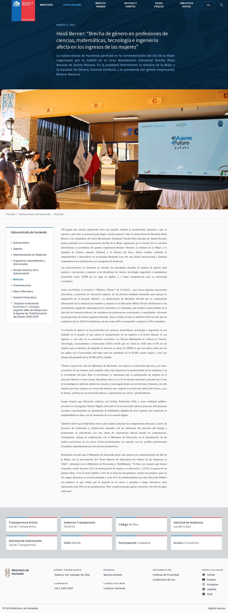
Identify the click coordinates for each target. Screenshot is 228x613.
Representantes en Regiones (30, 254)
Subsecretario (21, 242)
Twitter (211, 574)
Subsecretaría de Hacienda (72, 5)
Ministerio (46, 5)
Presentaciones (22, 285)
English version (216, 608)
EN (208, 5)
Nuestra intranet (112, 574)
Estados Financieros (24, 297)
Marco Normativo (23, 291)
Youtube (211, 579)
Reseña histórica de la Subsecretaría (25, 271)
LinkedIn (211, 589)
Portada (10, 214)
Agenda (17, 248)
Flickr (210, 594)
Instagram (212, 584)
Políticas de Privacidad (166, 574)
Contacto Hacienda (114, 588)
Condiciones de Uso (164, 579)
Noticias (59, 214)
